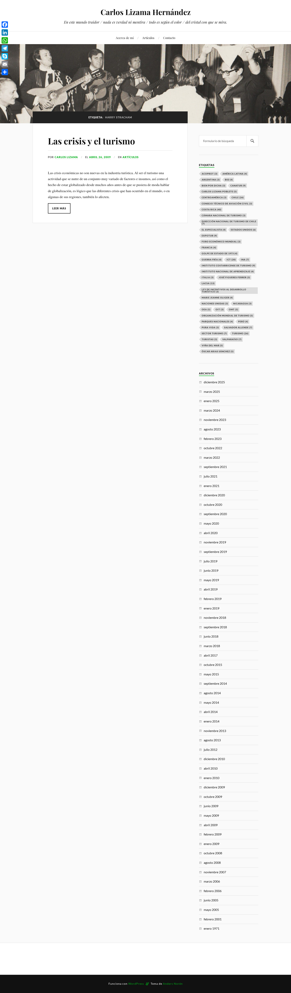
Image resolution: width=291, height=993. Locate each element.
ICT (231, 259)
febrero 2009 (213, 834)
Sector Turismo (214, 333)
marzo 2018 (212, 646)
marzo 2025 (212, 391)
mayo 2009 (211, 815)
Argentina (211, 179)
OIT (220, 309)
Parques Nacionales (217, 321)
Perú (243, 321)
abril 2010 (211, 768)
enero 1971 (211, 928)
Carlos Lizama (66, 157)
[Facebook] (5, 24)
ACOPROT (209, 173)
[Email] (5, 64)
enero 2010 (211, 778)
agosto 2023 (212, 429)
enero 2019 (211, 608)
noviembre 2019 (215, 542)
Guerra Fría (212, 259)
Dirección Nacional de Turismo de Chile (229, 222)
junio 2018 (211, 636)
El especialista (214, 229)
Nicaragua (242, 303)
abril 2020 (211, 533)
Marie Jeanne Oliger (217, 297)
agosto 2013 (212, 740)
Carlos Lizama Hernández (146, 12)
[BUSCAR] (252, 141)
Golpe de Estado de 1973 (219, 253)
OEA (206, 309)
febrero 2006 (213, 891)
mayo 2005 (211, 909)
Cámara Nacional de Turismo (223, 215)
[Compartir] (5, 72)
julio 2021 (210, 476)
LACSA (208, 283)
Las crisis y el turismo (92, 141)
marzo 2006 (212, 881)
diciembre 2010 (214, 759)
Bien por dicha (213, 185)
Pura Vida (210, 327)
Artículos (148, 38)
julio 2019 (210, 561)
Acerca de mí (125, 38)
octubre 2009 (213, 796)
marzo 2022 (212, 457)
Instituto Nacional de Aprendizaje (228, 271)
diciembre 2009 (214, 787)
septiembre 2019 (215, 551)
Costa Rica (211, 209)
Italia (208, 277)
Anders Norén (173, 983)
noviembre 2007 (215, 872)
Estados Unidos (243, 229)
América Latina (235, 173)
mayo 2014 (211, 702)
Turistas (209, 339)
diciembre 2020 (214, 495)
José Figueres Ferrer (234, 277)
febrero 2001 (213, 919)
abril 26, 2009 (100, 157)
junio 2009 (211, 806)
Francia (209, 247)
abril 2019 (211, 589)
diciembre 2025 (214, 382)
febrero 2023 (213, 438)
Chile (238, 197)
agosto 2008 (212, 862)
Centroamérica (214, 197)
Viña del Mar (212, 345)
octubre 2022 (213, 448)
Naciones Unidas (215, 303)
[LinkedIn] (5, 32)
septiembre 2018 (215, 627)
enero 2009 (211, 844)
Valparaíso (232, 339)
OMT (233, 309)
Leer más (59, 208)
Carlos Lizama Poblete (219, 191)
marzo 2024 (212, 410)
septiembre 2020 (215, 514)
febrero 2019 (213, 599)
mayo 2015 (211, 674)
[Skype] (5, 56)
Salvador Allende (238, 327)
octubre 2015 (213, 664)
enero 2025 (211, 401)
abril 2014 (211, 712)
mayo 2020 (211, 523)
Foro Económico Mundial (221, 241)
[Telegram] (5, 48)
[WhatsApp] (5, 40)
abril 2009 (211, 825)
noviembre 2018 (215, 617)
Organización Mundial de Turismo (227, 315)
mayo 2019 (211, 580)
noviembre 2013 (215, 731)
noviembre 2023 (215, 420)
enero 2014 (211, 721)
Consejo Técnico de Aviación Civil (227, 203)
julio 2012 (210, 749)
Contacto (169, 38)
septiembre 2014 (215, 683)
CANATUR (238, 185)
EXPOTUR (209, 235)
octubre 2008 (213, 853)
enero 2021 (211, 486)
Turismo (240, 333)
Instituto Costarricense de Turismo (228, 265)
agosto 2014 (212, 693)
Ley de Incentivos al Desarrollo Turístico (224, 290)
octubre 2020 (213, 504)
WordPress (136, 983)
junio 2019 (211, 570)
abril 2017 (211, 655)
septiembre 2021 (215, 467)
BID (229, 179)
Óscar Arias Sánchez (218, 351)
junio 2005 (211, 900)
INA (245, 259)
